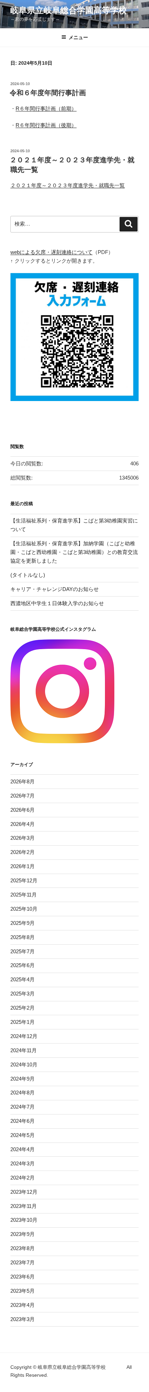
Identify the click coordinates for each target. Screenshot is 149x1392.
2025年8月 (22, 937)
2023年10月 (23, 1220)
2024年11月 (23, 1050)
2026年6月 (22, 810)
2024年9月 (22, 1079)
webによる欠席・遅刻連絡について (51, 252)
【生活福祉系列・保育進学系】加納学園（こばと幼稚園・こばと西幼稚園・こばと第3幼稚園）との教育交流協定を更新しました (74, 552)
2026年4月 (22, 824)
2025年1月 (22, 1022)
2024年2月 (22, 1178)
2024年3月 (22, 1163)
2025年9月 (22, 923)
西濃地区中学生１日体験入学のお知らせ (57, 603)
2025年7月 (22, 951)
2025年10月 (23, 909)
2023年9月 (22, 1234)
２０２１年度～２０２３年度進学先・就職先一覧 (67, 185)
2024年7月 (22, 1107)
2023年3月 (22, 1319)
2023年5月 (22, 1291)
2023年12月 (23, 1192)
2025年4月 (22, 979)
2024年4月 (22, 1149)
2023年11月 (23, 1206)
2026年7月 (22, 796)
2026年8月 (22, 781)
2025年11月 (23, 895)
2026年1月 (22, 866)
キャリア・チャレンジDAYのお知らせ (54, 589)
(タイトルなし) (27, 575)
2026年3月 (22, 838)
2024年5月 (22, 1135)
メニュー (78, 37)
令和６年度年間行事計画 (48, 93)
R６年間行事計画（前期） (46, 108)
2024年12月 (23, 1036)
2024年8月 (22, 1092)
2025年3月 (22, 994)
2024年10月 (23, 1064)
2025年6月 (22, 965)
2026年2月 (22, 852)
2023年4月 (22, 1305)
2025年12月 (23, 880)
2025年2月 (22, 1008)
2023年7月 (22, 1262)
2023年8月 (22, 1248)
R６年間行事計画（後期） (46, 125)
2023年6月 (22, 1277)
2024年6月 (22, 1121)
